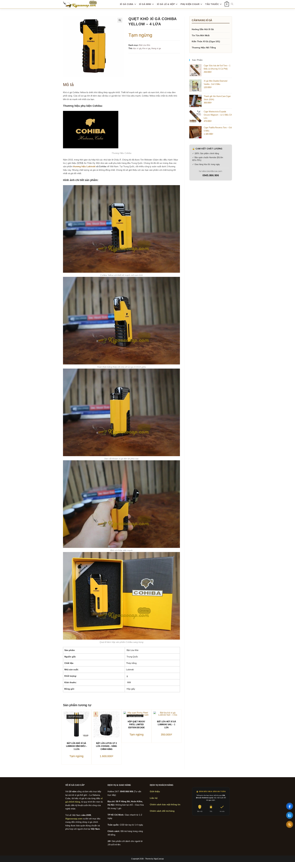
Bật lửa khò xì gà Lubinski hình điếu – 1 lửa (76, 746)
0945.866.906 (211, 175)
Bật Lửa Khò (144, 45)
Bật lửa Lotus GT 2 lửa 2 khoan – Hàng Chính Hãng (106, 746)
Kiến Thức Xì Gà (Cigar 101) (206, 41)
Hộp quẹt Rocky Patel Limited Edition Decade (136, 724)
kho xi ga (146, 48)
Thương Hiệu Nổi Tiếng (204, 47)
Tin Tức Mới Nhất (201, 35)
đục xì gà (137, 48)
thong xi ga (156, 48)
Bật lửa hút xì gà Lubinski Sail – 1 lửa (166, 724)
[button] (119, 20)
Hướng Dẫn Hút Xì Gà (203, 29)
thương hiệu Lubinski (84, 166)
